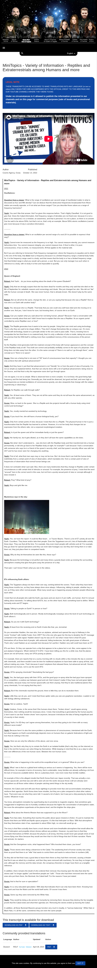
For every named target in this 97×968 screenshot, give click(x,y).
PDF (51, 947)
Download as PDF (16, 925)
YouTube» (22, 947)
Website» (29, 947)
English (70, 53)
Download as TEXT (43, 925)
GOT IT (80, 963)
